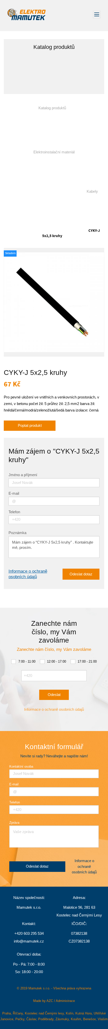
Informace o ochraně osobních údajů (28, 574)
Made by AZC (43, 1001)
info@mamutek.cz (29, 941)
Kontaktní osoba (21, 766)
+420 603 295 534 (29, 934)
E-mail (14, 493)
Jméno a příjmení (23, 475)
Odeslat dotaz (81, 574)
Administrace (65, 1001)
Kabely (92, 191)
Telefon (14, 512)
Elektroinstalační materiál (54, 152)
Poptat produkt (30, 426)
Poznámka (17, 533)
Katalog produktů (52, 108)
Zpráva (14, 822)
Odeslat (54, 695)
